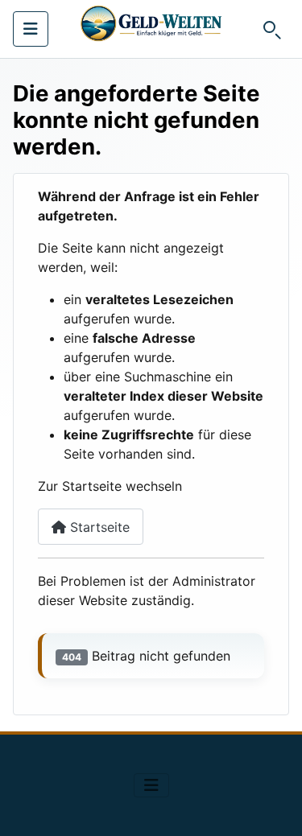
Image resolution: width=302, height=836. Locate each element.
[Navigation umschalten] (30, 29)
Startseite (98, 527)
